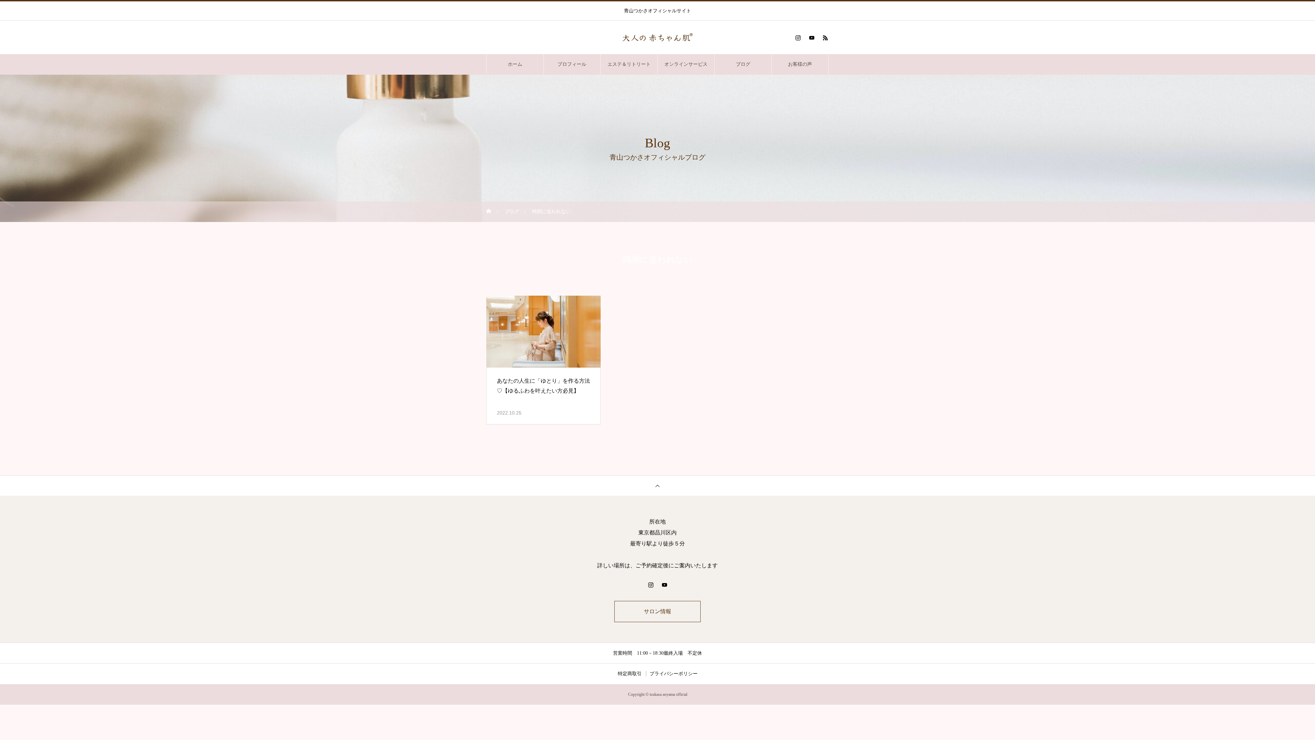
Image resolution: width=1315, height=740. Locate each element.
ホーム (515, 64)
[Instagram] (797, 37)
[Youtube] (811, 37)
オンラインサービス (685, 64)
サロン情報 (657, 611)
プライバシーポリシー (674, 673)
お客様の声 (800, 64)
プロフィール (572, 64)
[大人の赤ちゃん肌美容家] (657, 37)
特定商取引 (630, 673)
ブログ (743, 64)
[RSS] (825, 37)
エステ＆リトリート (629, 64)
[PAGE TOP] (657, 486)
